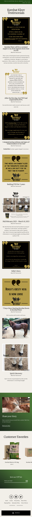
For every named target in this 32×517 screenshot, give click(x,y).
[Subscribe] (26, 481)
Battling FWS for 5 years (16, 184)
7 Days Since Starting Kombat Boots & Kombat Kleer (16, 309)
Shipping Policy (7, 503)
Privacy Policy (17, 500)
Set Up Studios (21, 505)
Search (6, 500)
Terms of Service (24, 503)
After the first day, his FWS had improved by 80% (16, 99)
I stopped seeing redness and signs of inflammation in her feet (16, 143)
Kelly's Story (16, 271)
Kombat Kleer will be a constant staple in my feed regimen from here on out (16, 48)
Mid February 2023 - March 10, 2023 (16, 221)
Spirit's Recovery (16, 373)
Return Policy (24, 500)
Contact (11, 500)
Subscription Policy (16, 503)
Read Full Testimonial (16, 52)
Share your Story (6, 425)
